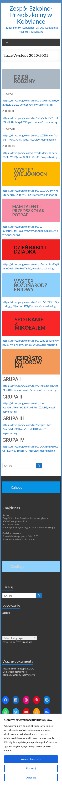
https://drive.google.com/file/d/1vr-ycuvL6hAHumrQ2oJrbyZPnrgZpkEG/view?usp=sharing (28, 407)
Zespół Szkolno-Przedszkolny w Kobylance (31, 14)
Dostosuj (31, 768)
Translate (27, 641)
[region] (31, 749)
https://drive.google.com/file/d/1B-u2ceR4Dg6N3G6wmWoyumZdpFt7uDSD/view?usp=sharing (30, 230)
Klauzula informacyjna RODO (18, 668)
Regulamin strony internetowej (18, 674)
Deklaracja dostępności (14, 671)
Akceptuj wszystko (31, 759)
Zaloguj (6, 612)
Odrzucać (31, 777)
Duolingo (17, 566)
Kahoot (16, 487)
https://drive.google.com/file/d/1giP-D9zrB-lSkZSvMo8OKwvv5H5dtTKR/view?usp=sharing (28, 429)
